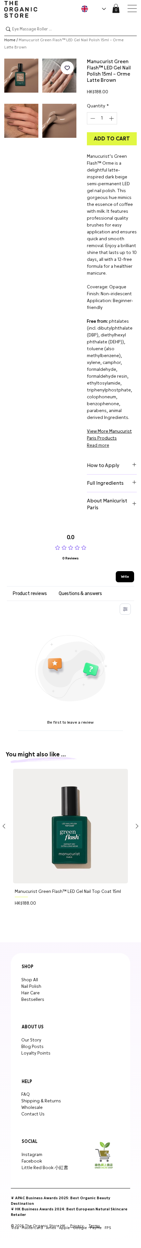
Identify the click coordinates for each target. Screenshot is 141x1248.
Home (9, 40)
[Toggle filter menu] (125, 609)
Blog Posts (32, 1046)
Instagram (32, 1154)
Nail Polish (31, 986)
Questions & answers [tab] (80, 593)
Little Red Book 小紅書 (45, 1168)
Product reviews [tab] (30, 593)
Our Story (31, 1040)
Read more (98, 445)
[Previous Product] (4, 826)
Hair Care (30, 993)
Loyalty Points (35, 1053)
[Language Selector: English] (93, 9)
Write (125, 577)
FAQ (25, 1094)
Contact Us (33, 1114)
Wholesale (32, 1107)
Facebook (32, 1161)
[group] (70, 850)
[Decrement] (92, 118)
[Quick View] (70, 826)
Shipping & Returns (41, 1101)
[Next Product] (137, 826)
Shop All (29, 980)
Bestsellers (32, 999)
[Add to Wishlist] (67, 67)
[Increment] (112, 118)
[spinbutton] (102, 118)
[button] (116, 8)
